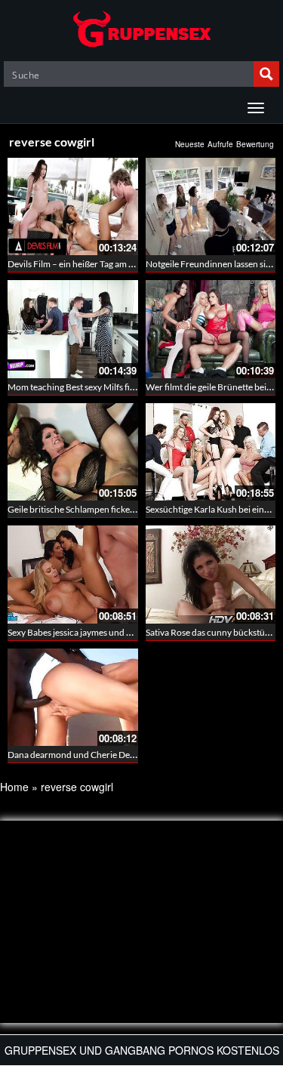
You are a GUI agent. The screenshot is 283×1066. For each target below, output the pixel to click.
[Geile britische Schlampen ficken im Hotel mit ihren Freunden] (73, 452)
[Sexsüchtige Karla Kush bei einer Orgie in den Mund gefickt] (211, 452)
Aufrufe (220, 144)
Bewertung (255, 144)
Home (14, 786)
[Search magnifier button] (266, 74)
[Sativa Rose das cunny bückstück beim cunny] (211, 574)
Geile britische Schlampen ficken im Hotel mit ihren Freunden (128, 509)
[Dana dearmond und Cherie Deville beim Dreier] (73, 697)
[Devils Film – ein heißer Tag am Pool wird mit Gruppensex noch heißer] (73, 206)
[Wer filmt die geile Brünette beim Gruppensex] (211, 328)
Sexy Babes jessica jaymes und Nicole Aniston (96, 632)
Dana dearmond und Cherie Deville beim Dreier (101, 754)
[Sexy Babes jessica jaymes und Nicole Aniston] (73, 574)
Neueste (190, 144)
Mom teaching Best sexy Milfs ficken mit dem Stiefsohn (114, 387)
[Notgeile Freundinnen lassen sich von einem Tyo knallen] (211, 206)
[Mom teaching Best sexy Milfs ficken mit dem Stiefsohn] (73, 328)
